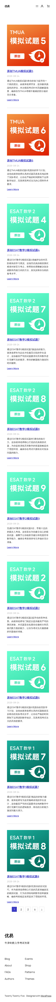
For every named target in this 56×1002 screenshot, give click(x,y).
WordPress (46, 995)
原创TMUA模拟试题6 (20, 160)
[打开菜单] (37, 6)
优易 (7, 6)
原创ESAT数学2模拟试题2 (23, 608)
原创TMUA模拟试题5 (20, 71)
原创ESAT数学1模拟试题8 (23, 876)
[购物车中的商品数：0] (48, 6)
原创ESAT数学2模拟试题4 (23, 250)
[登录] (42, 6)
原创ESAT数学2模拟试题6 (23, 697)
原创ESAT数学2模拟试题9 (23, 518)
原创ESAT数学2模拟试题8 (23, 429)
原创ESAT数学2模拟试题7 (23, 339)
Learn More (13, 99)
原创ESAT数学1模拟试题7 (23, 787)
